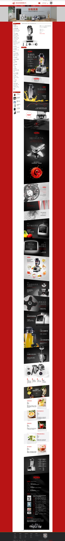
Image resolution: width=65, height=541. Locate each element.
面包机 (16, 38)
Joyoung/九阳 (14, 68)
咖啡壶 (14, 32)
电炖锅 (18, 38)
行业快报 (20, 538)
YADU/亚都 (14, 75)
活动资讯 (20, 536)
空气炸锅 (18, 37)
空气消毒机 (14, 77)
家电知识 (20, 537)
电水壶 (14, 31)
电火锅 (14, 38)
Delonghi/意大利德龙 (15, 28)
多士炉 (16, 31)
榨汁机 (14, 36)
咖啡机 (14, 29)
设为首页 (46, 0)
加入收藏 (49, 0)
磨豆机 (16, 30)
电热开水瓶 (14, 39)
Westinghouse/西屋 (15, 83)
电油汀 (18, 29)
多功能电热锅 (14, 86)
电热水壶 (16, 85)
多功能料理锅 (14, 37)
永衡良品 (14, 88)
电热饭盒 (16, 36)
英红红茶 (14, 51)
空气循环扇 (17, 77)
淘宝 (25, 537)
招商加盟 (20, 540)
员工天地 (15, 538)
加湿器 (14, 78)
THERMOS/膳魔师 (15, 33)
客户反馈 (51, 0)
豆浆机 (14, 69)
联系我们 (17, 540)
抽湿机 (16, 29)
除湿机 (14, 76)
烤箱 (18, 84)
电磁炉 (16, 69)
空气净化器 (18, 30)
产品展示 (28, 23)
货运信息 (22, 540)
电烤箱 (14, 30)
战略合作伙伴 (15, 537)
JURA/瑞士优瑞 (15, 64)
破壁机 (18, 69)
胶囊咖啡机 (14, 60)
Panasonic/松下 (15, 46)
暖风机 (18, 31)
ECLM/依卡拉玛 (15, 57)
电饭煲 (18, 47)
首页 (43, 0)
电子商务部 (15, 536)
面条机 (14, 71)
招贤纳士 (25, 540)
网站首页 (26, 23)
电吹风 (16, 47)
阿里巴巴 (26, 536)
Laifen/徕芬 (14, 81)
